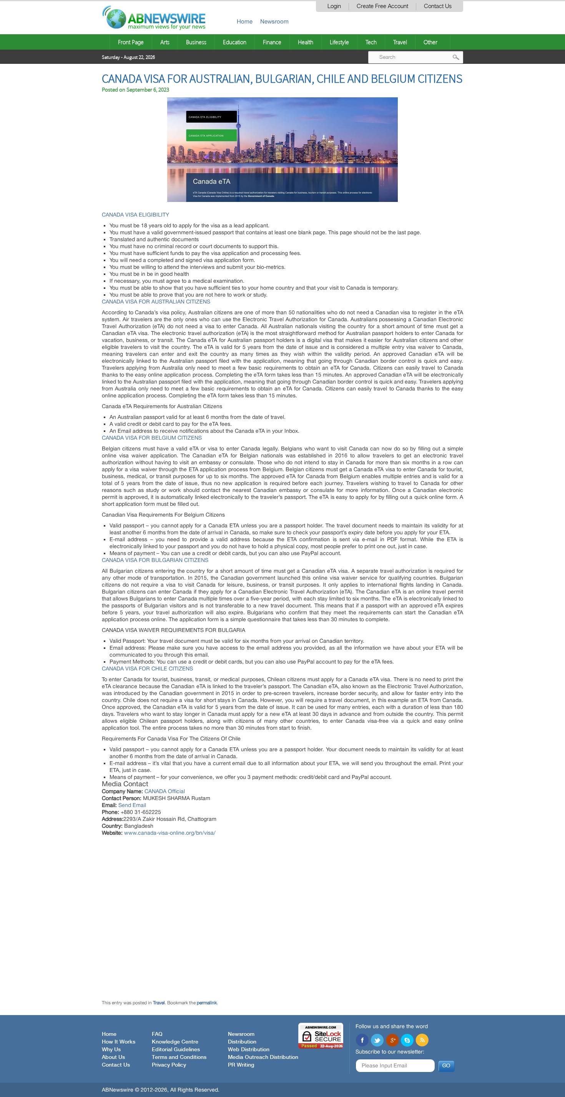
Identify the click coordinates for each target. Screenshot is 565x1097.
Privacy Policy (169, 1065)
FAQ (157, 1034)
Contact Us (438, 6)
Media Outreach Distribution (263, 1057)
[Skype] (407, 1041)
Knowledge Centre (175, 1042)
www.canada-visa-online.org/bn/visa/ (170, 833)
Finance (272, 42)
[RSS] (422, 1041)
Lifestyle (339, 42)
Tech (371, 42)
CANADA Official (165, 791)
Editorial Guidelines (176, 1049)
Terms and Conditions (179, 1057)
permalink (207, 1002)
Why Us (111, 1049)
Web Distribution (248, 1049)
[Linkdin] (392, 1041)
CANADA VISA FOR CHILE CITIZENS (147, 668)
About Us (113, 1057)
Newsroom (274, 21)
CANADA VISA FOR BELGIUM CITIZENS (152, 438)
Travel (400, 42)
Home (245, 21)
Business (196, 42)
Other (430, 42)
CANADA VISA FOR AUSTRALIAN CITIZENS (156, 301)
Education (234, 42)
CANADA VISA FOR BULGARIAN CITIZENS (155, 560)
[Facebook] (362, 1041)
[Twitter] (377, 1041)
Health (305, 42)
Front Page (131, 42)
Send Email (132, 805)
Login (334, 6)
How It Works (118, 1042)
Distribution (242, 1042)
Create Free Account (382, 6)
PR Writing (241, 1065)
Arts (165, 42)
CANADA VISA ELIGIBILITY (135, 215)
